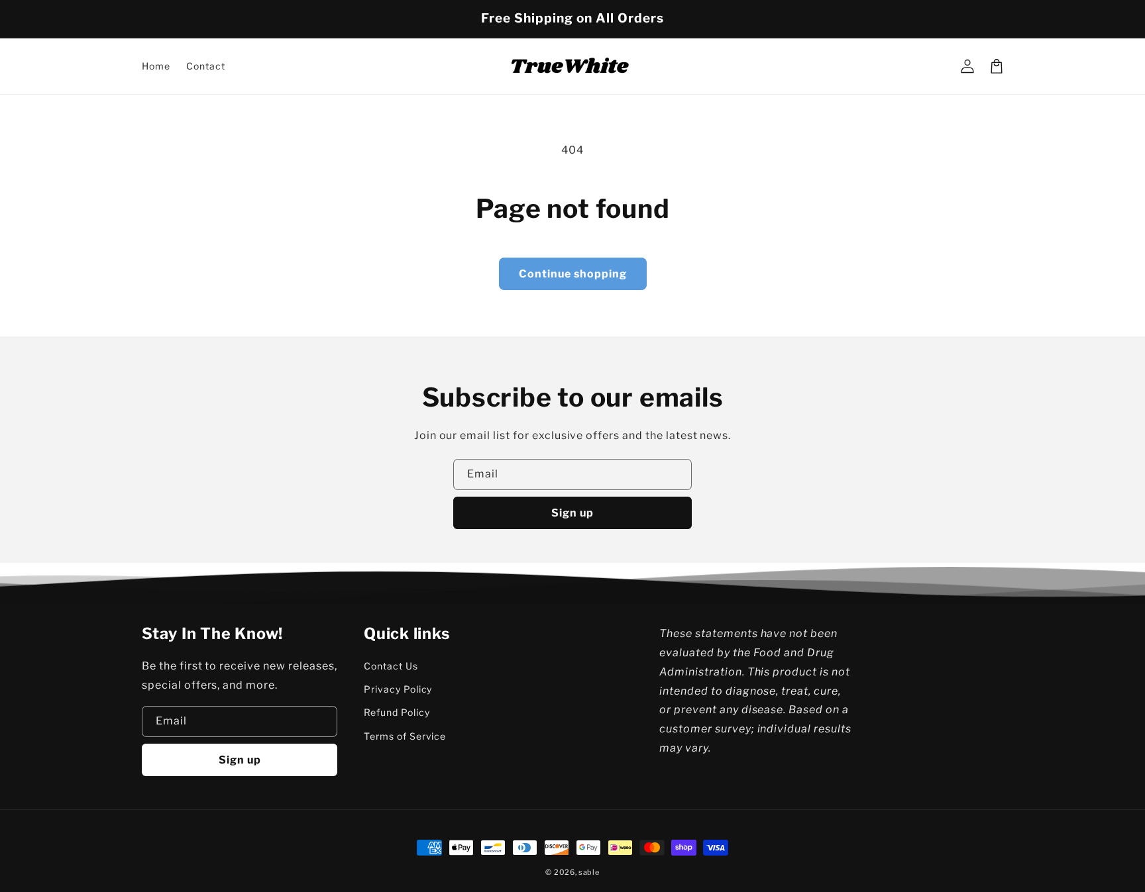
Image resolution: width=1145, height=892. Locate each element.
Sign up (572, 513)
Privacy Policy (398, 689)
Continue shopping (573, 274)
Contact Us (391, 665)
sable (589, 872)
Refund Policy (396, 712)
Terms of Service (405, 736)
